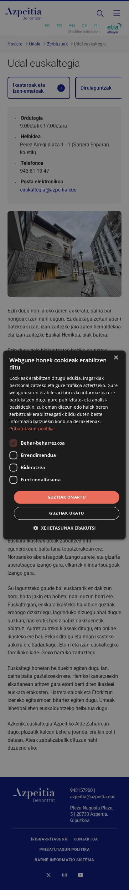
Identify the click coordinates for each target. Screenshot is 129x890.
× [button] (115, 357)
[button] (65, 528)
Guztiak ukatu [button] (66, 513)
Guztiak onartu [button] (67, 497)
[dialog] (64, 444)
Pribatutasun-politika (31, 429)
